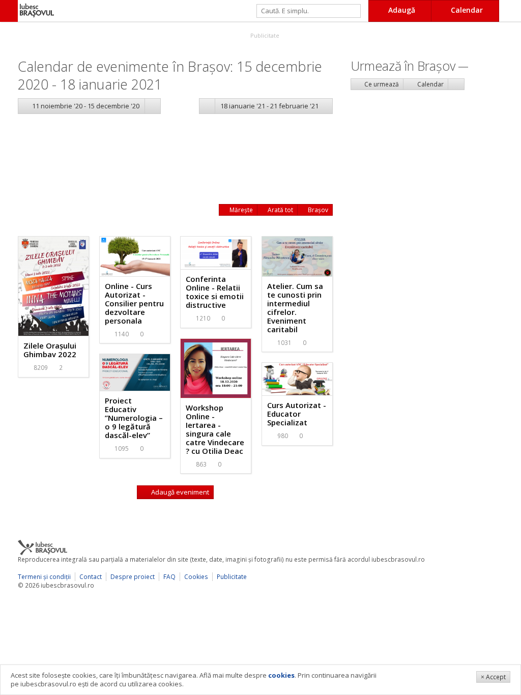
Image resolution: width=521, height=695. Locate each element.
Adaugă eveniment (179, 492)
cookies (281, 675)
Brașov (317, 210)
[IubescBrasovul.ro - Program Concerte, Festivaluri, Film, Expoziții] (9, 11)
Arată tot (279, 210)
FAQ (169, 576)
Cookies (196, 576)
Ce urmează (381, 84)
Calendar (430, 84)
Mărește (240, 210)
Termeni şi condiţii (44, 576)
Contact (90, 576)
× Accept (493, 677)
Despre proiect (132, 576)
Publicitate (264, 35)
